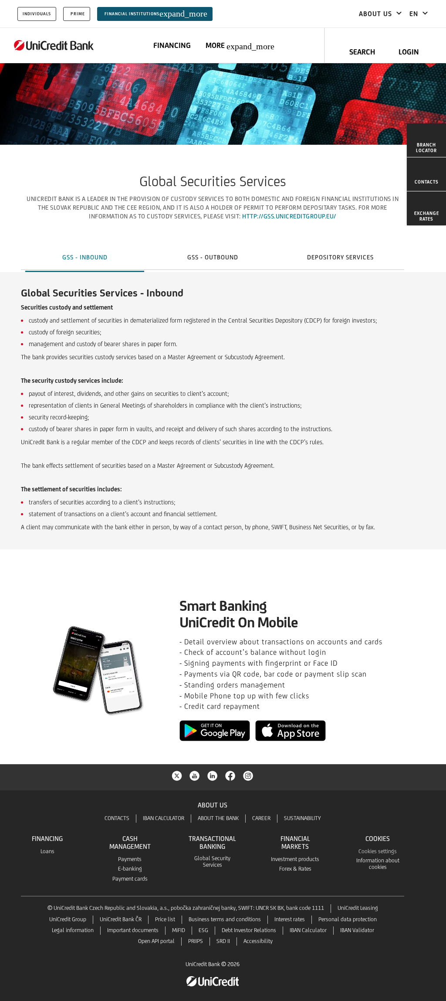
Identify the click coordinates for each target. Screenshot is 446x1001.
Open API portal (156, 941)
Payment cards (130, 878)
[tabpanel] (223, 424)
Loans (47, 851)
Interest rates (289, 919)
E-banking (130, 868)
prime (78, 13)
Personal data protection (347, 919)
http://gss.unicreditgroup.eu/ (289, 216)
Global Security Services (212, 861)
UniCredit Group (67, 919)
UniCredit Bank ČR (121, 919)
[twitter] (177, 775)
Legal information (73, 930)
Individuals (37, 13)
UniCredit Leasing (358, 908)
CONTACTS (117, 818)
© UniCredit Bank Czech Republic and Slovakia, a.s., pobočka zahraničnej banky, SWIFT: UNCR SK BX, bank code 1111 (185, 908)
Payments (130, 859)
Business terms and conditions (225, 919)
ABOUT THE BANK (218, 818)
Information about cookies (377, 863)
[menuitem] (426, 140)
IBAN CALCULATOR (163, 818)
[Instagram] (248, 775)
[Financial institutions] (54, 45)
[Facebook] (230, 775)
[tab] (84, 257)
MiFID (178, 930)
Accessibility (258, 941)
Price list (165, 919)
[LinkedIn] (212, 775)
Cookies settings (377, 851)
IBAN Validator (357, 930)
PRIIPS (195, 941)
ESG (203, 930)
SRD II (223, 941)
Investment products (295, 859)
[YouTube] (195, 775)
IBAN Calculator (308, 930)
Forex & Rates (295, 868)
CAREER (261, 818)
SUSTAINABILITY (302, 818)
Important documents (133, 930)
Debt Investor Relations (249, 930)
